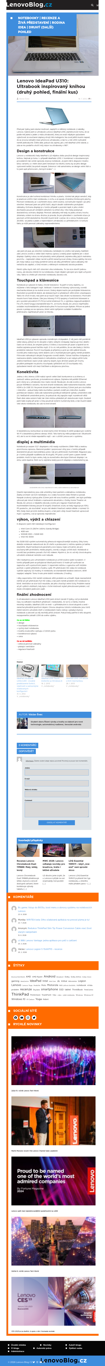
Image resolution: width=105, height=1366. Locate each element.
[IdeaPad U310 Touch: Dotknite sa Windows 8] (52, 671)
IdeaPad (35, 980)
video (59, 995)
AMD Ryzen (37, 977)
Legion (82, 981)
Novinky (47, 1345)
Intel (45, 981)
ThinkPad (20, 994)
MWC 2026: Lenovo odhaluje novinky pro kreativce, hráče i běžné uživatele (54, 865)
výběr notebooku (69, 995)
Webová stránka (31, 789)
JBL (58, 981)
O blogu (15, 1348)
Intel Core (52, 981)
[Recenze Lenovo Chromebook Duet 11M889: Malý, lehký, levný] (28, 850)
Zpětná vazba (75, 1348)
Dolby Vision (86, 977)
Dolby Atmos (76, 977)
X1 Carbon (30, 999)
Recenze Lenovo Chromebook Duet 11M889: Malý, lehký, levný (27, 865)
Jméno (27, 768)
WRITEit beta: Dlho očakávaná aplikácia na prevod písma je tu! (58, 920)
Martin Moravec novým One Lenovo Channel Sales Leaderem (34, 1151)
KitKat (64, 981)
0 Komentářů (27, 745)
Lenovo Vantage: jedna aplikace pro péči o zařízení (51, 941)
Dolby (67, 977)
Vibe (54, 995)
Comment (28, 800)
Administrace (17, 1351)
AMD (28, 977)
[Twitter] (34, 1362)
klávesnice (72, 981)
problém (15, 990)
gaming (15, 981)
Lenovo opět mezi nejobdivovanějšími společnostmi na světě (34, 1211)
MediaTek (37, 985)
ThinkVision (35, 995)
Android (49, 976)
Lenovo (16, 985)
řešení (46, 999)
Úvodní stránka (18, 1345)
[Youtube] (41, 1362)
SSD (61, 990)
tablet (68, 990)
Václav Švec (24, 99)
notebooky (28, 18)
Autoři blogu (75, 1345)
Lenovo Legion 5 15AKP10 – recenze (44, 949)
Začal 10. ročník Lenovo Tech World (25, 1091)
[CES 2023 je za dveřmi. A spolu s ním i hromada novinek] (53, 1301)
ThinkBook (77, 990)
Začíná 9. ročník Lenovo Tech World (25, 1271)
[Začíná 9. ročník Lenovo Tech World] (53, 1241)
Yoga (38, 999)
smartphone (49, 989)
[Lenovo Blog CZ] (36, 5)
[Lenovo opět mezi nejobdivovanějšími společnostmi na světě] (53, 1181)
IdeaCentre (24, 981)
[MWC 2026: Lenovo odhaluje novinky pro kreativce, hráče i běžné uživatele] (54, 850)
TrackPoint (46, 995)
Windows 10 (18, 999)
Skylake (36, 990)
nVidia (89, 985)
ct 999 (21, 941)
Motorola (52, 985)
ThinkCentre (88, 990)
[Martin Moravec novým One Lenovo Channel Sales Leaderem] (53, 1120)
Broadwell (60, 977)
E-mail (27, 779)
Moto (43, 985)
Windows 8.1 (88, 995)
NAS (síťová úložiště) (67, 985)
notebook (81, 985)
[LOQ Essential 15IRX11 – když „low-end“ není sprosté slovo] (80, 850)
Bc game (22, 908)
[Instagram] (37, 1362)
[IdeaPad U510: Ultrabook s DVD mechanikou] (77, 671)
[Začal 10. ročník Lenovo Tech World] (53, 1060)
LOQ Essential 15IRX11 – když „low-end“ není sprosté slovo (79, 865)
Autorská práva (43, 1348)
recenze (26, 989)
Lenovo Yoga (27, 985)
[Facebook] (44, 1362)
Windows (79, 995)
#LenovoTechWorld (18, 977)
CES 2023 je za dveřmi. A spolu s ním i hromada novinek (33, 1331)
